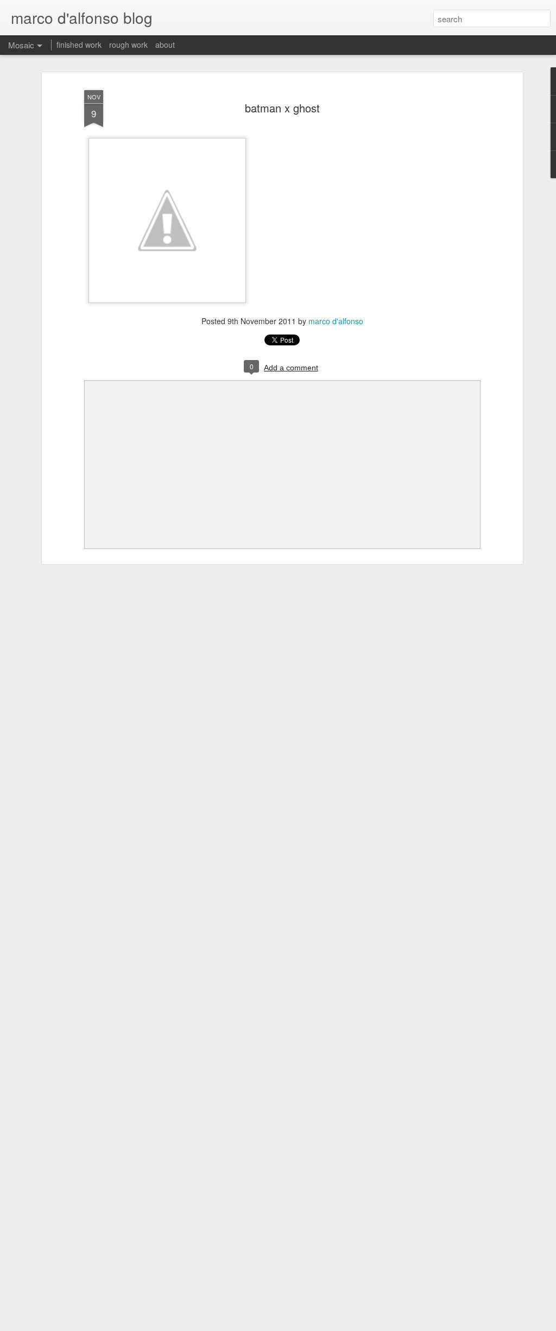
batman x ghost (282, 108)
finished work (79, 44)
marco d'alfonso (335, 321)
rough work (128, 44)
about (165, 44)
